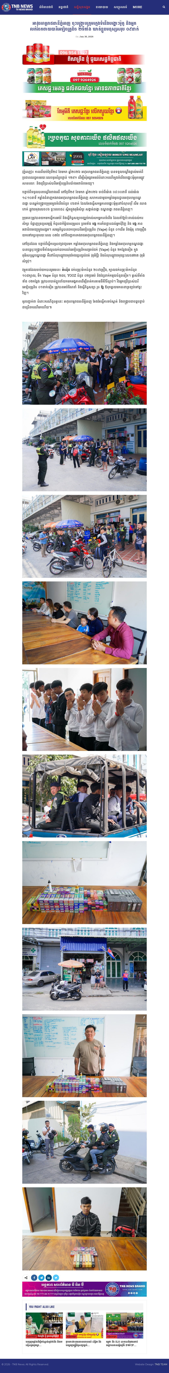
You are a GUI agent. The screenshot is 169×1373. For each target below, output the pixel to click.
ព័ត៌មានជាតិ (46, 7)
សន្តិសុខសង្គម (82, 7)
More (137, 7)
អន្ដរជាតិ (63, 7)
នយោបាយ (102, 7)
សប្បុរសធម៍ (120, 7)
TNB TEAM (161, 1364)
